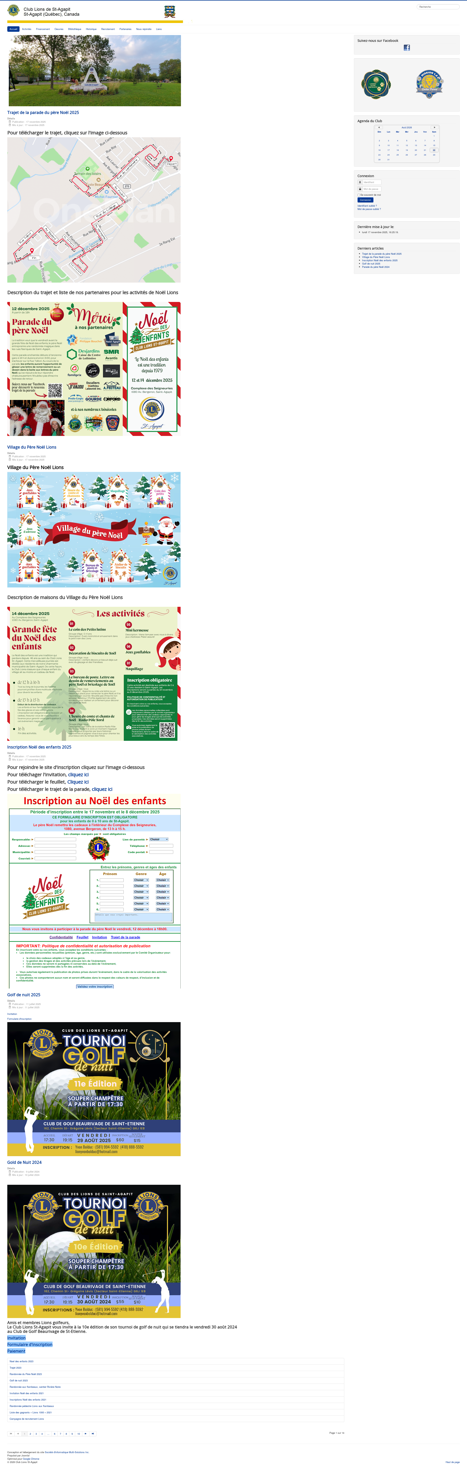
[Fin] (93, 1433)
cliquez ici (78, 774)
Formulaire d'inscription (19, 1018)
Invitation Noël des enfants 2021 (27, 1393)
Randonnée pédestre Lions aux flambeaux (32, 1406)
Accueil (13, 29)
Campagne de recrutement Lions (27, 1418)
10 (78, 1433)
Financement (43, 29)
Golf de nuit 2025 (23, 994)
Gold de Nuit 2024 (24, 1162)
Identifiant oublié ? (367, 205)
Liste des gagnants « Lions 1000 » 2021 (31, 1412)
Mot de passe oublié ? (369, 209)
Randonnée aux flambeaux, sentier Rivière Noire (35, 1386)
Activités (26, 29)
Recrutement (108, 29)
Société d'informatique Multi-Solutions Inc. (67, 1452)
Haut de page (453, 1462)
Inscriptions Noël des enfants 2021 (28, 1399)
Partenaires (125, 29)
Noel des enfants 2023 (21, 1361)
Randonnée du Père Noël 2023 (26, 1374)
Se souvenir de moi (370, 194)
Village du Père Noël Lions (31, 447)
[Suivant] (85, 1433)
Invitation (12, 1014)
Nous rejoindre (143, 29)
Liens (159, 29)
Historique (91, 29)
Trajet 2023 (15, 1367)
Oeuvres (59, 29)
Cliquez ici (78, 781)
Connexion (365, 200)
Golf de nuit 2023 (19, 1380)
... (48, 1433)
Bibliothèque (74, 29)
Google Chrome (31, 1458)
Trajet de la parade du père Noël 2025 (43, 112)
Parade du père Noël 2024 (375, 267)
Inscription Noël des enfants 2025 (39, 747)
